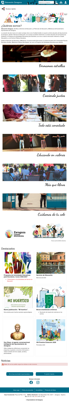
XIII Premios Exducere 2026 (46, 342)
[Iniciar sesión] (65, 2)
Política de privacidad (27, 390)
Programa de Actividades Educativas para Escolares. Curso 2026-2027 (17, 276)
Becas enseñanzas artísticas (46, 309)
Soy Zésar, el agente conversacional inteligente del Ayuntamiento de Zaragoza (17, 344)
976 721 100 (30, 396)
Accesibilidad (39, 390)
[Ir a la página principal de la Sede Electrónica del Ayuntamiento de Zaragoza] (2, 2)
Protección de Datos (50, 390)
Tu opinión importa (49, 374)
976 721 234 (41, 396)
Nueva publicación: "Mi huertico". (16, 309)
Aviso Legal (16, 390)
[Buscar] (56, 2)
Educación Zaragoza (13, 2)
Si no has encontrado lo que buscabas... (20, 374)
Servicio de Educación (44, 275)
